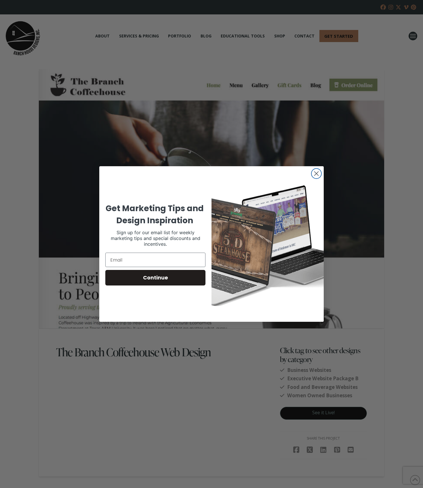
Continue (155, 277)
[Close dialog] (316, 174)
